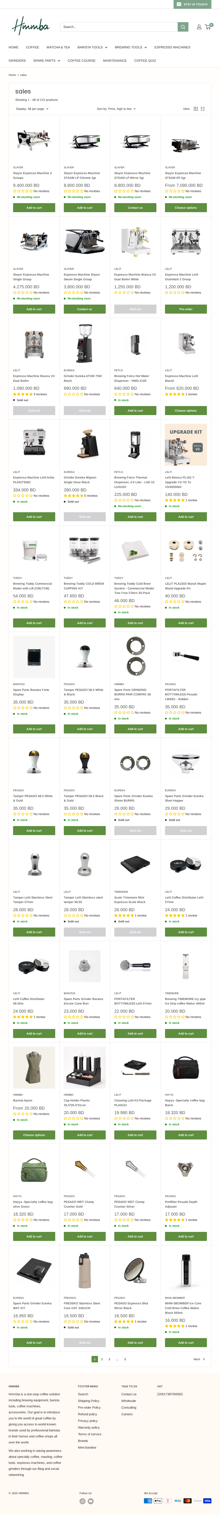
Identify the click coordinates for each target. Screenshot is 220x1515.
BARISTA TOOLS (90, 47)
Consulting (128, 1407)
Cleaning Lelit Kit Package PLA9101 (132, 1103)
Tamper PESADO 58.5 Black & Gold (84, 798)
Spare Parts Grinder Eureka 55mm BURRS (133, 798)
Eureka (69, 370)
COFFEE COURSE (82, 60)
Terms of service (89, 1434)
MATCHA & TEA (58, 47)
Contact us (135, 207)
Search (83, 1394)
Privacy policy (88, 1421)
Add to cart (34, 207)
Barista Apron (22, 1100)
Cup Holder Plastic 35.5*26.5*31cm (77, 1103)
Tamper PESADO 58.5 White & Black (83, 692)
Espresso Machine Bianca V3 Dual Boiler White (135, 277)
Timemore (121, 891)
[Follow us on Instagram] (82, 1501)
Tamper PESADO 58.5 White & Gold (33, 798)
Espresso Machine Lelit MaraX (181, 378)
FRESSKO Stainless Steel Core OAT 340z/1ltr (82, 1306)
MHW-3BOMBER (175, 1297)
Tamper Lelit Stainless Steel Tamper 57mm (32, 900)
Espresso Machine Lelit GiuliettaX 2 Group (181, 277)
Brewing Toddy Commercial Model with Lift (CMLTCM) (32, 586)
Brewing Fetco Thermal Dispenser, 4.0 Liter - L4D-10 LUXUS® (134, 482)
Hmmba (119, 684)
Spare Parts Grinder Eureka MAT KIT (32, 1306)
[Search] (183, 27)
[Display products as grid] (196, 109)
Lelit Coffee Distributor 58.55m (28, 1001)
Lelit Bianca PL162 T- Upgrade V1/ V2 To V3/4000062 (180, 482)
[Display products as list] (203, 109)
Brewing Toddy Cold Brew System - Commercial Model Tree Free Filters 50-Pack (134, 588)
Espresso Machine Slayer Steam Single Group (82, 277)
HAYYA (169, 1094)
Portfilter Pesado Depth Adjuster (181, 1204)
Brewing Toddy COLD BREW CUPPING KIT (84, 586)
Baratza (19, 684)
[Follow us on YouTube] (91, 1501)
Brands (83, 1441)
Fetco (118, 370)
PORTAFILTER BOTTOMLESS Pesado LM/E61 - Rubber (181, 694)
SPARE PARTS (44, 60)
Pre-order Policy (89, 1407)
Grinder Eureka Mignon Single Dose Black (80, 480)
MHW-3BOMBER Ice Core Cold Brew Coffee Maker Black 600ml (183, 1308)
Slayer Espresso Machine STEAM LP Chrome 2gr (82, 175)
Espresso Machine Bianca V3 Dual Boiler (34, 378)
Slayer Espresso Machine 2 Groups (32, 175)
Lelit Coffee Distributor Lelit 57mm (184, 900)
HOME (13, 47)
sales (23, 75)
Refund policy (87, 1414)
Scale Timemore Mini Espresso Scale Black (129, 900)
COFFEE (32, 47)
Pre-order (185, 309)
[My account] (199, 27)
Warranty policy (89, 1427)
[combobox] (119, 27)
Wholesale (128, 1401)
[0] (208, 26)
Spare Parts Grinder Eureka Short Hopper (184, 798)
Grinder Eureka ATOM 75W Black (83, 378)
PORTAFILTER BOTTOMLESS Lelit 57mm (132, 1001)
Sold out (135, 309)
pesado (69, 684)
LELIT (117, 268)
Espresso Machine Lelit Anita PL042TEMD (33, 480)
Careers (127, 1414)
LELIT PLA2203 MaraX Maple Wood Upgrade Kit (185, 586)
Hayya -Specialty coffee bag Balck (185, 1103)
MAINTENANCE (115, 60)
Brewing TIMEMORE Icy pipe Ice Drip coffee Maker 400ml (185, 1001)
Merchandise (87, 1447)
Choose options (186, 207)
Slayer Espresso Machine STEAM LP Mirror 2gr (132, 175)
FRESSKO (70, 1297)
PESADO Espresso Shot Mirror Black (131, 1306)
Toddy (17, 578)
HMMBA (18, 1094)
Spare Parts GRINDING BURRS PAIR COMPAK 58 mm (132, 694)
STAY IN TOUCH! (196, 4)
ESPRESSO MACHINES (172, 47)
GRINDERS (17, 60)
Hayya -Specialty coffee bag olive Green (33, 1204)
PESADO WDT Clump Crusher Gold (79, 1204)
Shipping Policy (88, 1401)
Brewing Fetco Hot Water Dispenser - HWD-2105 (131, 378)
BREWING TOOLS (128, 47)
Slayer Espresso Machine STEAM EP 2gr (183, 175)
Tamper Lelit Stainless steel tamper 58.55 (83, 900)
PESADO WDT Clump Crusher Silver (129, 1204)
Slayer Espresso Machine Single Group (31, 277)
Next (197, 1359)
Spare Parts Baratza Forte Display (31, 692)
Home (12, 75)
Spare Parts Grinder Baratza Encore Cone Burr (83, 1001)
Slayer (18, 167)
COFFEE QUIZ (145, 60)
